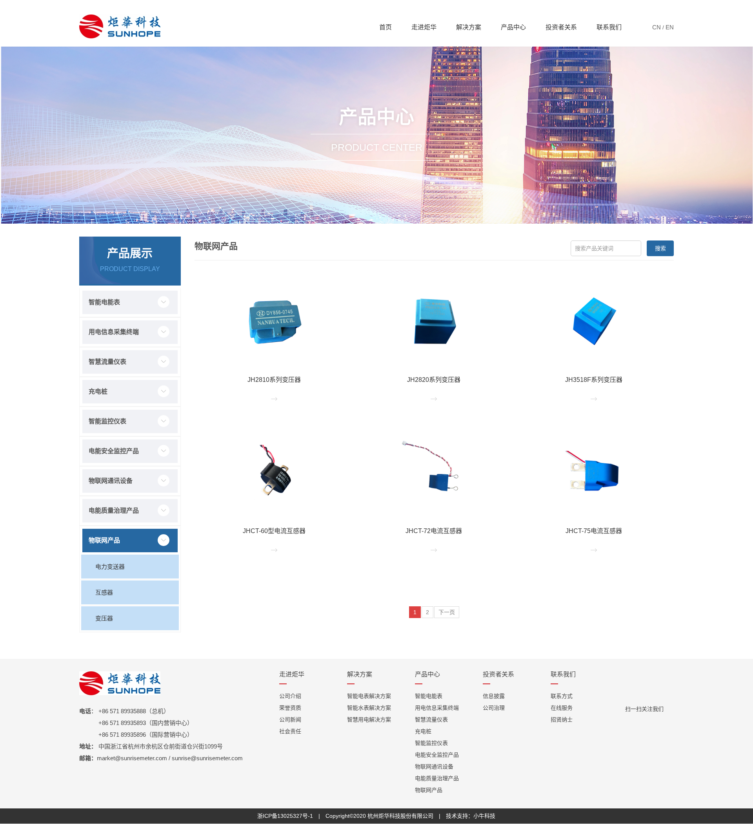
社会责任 (290, 731)
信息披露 (494, 696)
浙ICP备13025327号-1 (285, 816)
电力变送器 (110, 566)
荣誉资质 (290, 708)
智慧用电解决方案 (369, 719)
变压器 (104, 618)
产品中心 (513, 27)
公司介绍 (290, 696)
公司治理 (494, 708)
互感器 (104, 592)
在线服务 (562, 708)
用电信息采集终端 (114, 332)
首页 (385, 27)
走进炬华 (424, 27)
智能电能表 (104, 302)
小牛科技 (484, 816)
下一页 (446, 612)
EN (670, 27)
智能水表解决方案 (369, 708)
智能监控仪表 (107, 421)
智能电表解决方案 (369, 696)
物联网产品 (104, 540)
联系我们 (609, 27)
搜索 (660, 248)
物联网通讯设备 (111, 480)
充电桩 (98, 391)
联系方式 (562, 696)
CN (656, 27)
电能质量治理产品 (114, 510)
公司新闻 (290, 719)
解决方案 (468, 27)
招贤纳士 (562, 719)
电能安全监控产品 (114, 451)
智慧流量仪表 (107, 361)
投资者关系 (561, 27)
